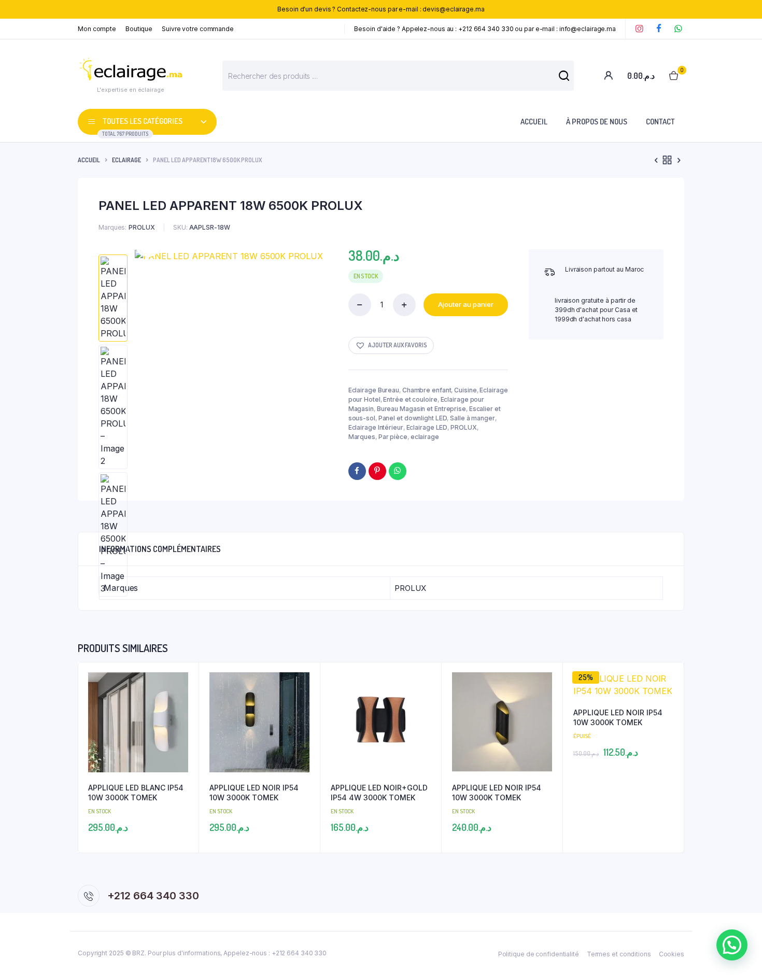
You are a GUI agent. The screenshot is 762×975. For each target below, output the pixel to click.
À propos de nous (596, 121)
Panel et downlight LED (412, 418)
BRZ (138, 953)
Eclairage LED (427, 427)
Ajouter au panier (465, 304)
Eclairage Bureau (373, 390)
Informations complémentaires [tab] (160, 549)
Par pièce (392, 437)
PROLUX (463, 427)
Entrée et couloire (410, 399)
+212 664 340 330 (153, 895)
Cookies (671, 954)
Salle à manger (472, 418)
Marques (361, 437)
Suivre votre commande (198, 29)
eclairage (126, 160)
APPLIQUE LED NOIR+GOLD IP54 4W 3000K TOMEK (379, 792)
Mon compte (97, 29)
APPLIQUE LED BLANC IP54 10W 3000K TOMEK (136, 792)
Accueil (533, 121)
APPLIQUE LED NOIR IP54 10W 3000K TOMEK (254, 792)
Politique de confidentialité (538, 954)
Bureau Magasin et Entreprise (421, 409)
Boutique (138, 29)
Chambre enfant (426, 390)
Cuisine (465, 390)
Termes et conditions (619, 954)
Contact (660, 121)
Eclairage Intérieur (375, 427)
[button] (391, 345)
